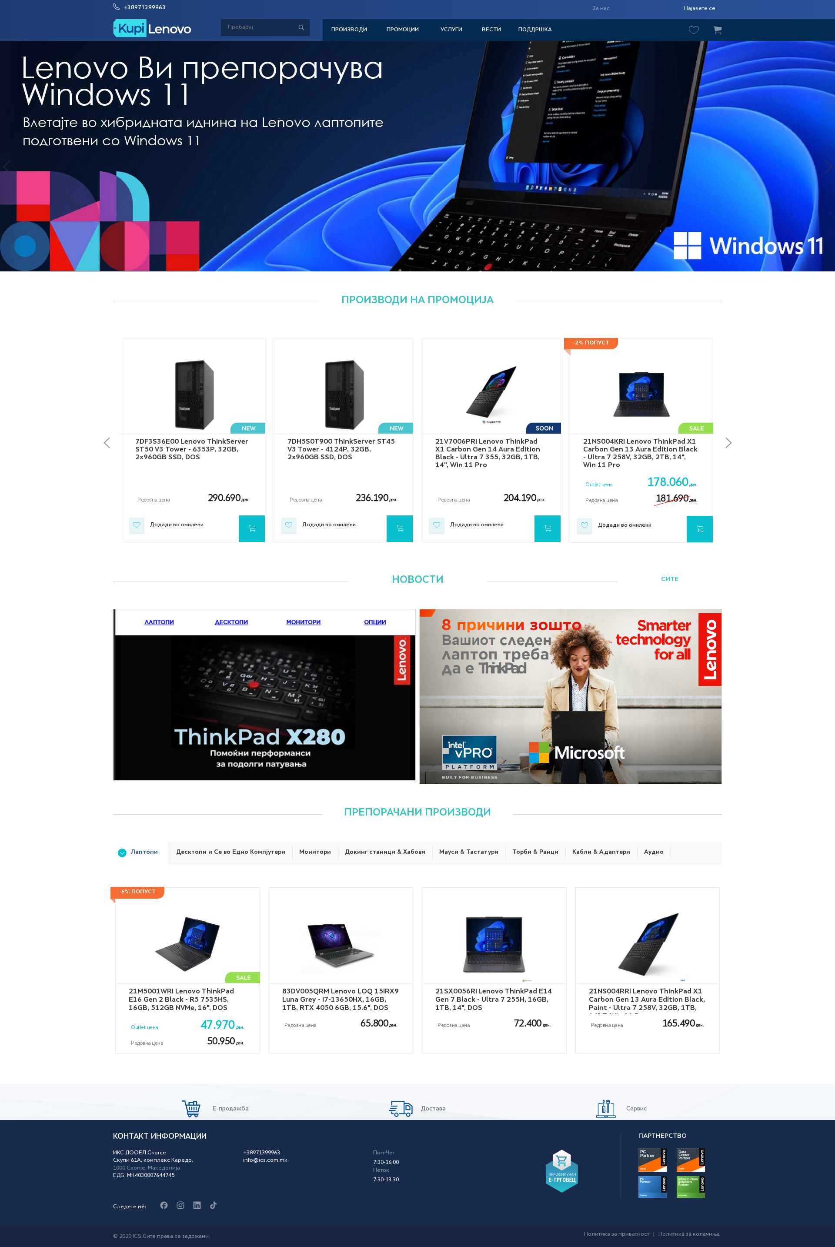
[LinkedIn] (196, 1206)
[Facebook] (163, 1206)
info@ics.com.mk (265, 1160)
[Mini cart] (717, 30)
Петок (381, 1170)
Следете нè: (129, 1207)
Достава (432, 1109)
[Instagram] (180, 1206)
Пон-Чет (384, 1153)
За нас (601, 8)
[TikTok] (213, 1206)
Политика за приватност (616, 1234)
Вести (491, 30)
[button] (11, 160)
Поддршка (535, 30)
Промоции (403, 30)
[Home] (152, 28)
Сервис (636, 1109)
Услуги (451, 30)
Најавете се (699, 8)
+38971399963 (145, 7)
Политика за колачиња (689, 1234)
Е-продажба (230, 1109)
